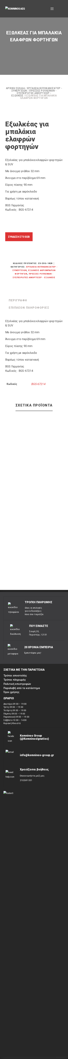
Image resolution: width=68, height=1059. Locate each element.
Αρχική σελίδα (15, 88)
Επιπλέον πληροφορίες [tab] (29, 307)
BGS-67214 (38, 384)
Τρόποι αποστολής (15, 675)
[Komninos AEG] (17, 9)
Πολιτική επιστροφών (17, 683)
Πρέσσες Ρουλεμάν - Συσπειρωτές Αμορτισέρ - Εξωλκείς (34, 93)
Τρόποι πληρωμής (14, 679)
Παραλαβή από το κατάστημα (21, 688)
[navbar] (52, 8)
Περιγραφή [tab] (18, 300)
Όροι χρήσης (11, 692)
